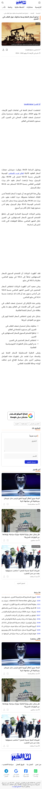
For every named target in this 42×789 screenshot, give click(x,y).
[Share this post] (3, 50)
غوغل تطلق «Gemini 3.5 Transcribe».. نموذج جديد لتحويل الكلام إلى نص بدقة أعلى (19, 601)
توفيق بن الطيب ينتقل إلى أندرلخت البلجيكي (20, 615)
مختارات (30, 7)
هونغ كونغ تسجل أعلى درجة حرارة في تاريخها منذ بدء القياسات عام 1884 (19, 634)
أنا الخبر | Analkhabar (32, 50)
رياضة (10, 7)
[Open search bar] (2, 2)
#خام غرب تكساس (34, 424)
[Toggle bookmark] (7, 50)
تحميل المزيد (21, 583)
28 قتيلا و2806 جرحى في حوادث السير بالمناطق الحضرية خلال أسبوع (19, 608)
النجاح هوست (16, 786)
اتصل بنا (30, 764)
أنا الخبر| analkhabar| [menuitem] (32, 104)
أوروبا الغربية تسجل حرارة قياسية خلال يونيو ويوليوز (19, 630)
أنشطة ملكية (19, 7)
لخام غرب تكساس (16, 173)
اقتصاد (32, 13)
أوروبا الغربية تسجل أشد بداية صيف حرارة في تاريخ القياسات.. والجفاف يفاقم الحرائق (19, 626)
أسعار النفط (24, 424)
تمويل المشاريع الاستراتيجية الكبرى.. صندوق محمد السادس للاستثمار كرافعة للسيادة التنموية (19, 597)
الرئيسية (38, 7)
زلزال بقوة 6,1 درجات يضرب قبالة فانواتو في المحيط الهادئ (19, 619)
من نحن (38, 764)
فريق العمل (20, 764)
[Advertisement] (21, 81)
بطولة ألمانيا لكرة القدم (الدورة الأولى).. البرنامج (19, 604)
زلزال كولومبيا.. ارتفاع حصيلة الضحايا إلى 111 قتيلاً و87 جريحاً (19, 623)
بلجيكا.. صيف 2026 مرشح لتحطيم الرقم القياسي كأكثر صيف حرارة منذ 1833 (19, 612)
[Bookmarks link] (39, 2)
